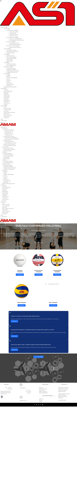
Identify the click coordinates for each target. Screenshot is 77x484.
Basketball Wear (5, 191)
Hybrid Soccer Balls (7, 140)
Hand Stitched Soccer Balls (8, 129)
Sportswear (3, 184)
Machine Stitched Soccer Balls (9, 144)
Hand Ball (4, 159)
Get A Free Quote (38, 242)
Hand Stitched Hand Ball (8, 161)
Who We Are (3, 201)
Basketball (5, 171)
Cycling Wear (4, 195)
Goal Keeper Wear (5, 196)
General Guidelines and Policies (8, 208)
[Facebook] (34, 404)
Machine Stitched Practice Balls (10, 145)
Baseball (5, 173)
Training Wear (4, 198)
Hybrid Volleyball (7, 157)
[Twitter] (36, 404)
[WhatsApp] (1, 242)
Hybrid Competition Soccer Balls (10, 142)
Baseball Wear (4, 188)
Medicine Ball (6, 182)
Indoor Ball (5, 177)
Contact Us (2, 218)
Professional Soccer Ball (9, 131)
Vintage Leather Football (8, 165)
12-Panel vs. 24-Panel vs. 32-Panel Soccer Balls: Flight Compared (25, 316)
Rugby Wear (4, 190)
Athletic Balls (3, 127)
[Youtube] (42, 404)
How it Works (4, 207)
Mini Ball (5, 175)
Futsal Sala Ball (5, 146)
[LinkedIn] (38, 404)
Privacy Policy (4, 213)
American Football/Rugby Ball (9, 174)
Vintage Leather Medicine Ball (9, 169)
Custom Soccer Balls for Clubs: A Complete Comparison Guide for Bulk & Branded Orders (31, 344)
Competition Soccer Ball (9, 133)
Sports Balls (4, 170)
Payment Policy (5, 209)
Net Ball (5, 178)
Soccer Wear (4, 186)
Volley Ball (4, 152)
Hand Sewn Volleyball (7, 153)
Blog (2, 215)
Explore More (19, 274)
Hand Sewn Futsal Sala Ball (8, 148)
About (3, 203)
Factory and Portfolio (6, 204)
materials (34, 236)
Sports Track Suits (5, 199)
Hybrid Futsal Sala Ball (8, 150)
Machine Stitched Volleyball (8, 154)
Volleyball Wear (5, 194)
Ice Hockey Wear (5, 192)
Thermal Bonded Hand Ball (8, 162)
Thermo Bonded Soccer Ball (8, 136)
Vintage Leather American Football (10, 167)
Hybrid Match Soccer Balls (9, 141)
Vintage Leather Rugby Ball (8, 166)
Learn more (14, 321)
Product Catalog (4, 216)
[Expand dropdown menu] (6, 127)
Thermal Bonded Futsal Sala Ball (9, 149)
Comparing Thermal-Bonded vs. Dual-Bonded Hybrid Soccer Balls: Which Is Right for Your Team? (32, 329)
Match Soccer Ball (8, 132)
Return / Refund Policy (6, 211)
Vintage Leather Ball (5, 163)
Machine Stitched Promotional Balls (8, 183)
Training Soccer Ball (8, 135)
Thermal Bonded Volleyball (8, 156)
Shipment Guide (5, 212)
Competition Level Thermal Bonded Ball (12, 138)
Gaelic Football (6, 179)
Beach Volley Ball (7, 158)
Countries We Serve (5, 205)
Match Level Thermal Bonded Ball (11, 137)
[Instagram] (40, 404)
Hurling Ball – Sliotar (7, 180)
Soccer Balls (4, 128)
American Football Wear (6, 187)
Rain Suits (4, 200)
